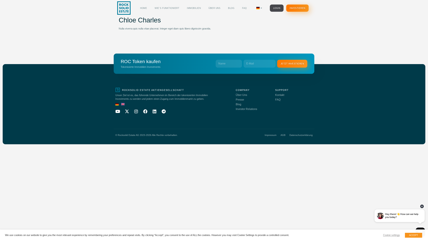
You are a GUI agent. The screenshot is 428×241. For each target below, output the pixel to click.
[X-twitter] (127, 111)
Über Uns (214, 8)
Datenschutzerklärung (301, 135)
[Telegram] (163, 111)
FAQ (244, 8)
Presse (240, 99)
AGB (283, 135)
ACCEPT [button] (413, 235)
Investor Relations (246, 109)
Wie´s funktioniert (167, 8)
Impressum (271, 135)
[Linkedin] (154, 111)
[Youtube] (118, 111)
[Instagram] (136, 111)
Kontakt (279, 95)
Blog (231, 8)
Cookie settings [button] (391, 235)
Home (143, 8)
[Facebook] (145, 111)
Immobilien (194, 8)
